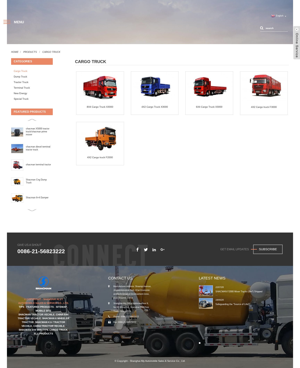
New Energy (20, 93)
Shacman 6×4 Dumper (37, 197)
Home (14, 52)
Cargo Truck (51, 52)
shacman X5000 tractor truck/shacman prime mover (37, 131)
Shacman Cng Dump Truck (36, 181)
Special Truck (21, 98)
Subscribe (268, 249)
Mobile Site (43, 310)
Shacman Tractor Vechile (36, 314)
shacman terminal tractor (38, 164)
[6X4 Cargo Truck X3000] (209, 87)
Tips (21, 306)
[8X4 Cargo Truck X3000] (100, 87)
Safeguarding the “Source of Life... (233, 304)
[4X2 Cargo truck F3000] (264, 87)
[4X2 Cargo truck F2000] (100, 138)
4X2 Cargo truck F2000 (100, 157)
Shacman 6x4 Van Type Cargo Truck (43, 329)
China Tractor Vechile (49, 326)
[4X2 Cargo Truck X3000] (155, 87)
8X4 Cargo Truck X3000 (100, 106)
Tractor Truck (21, 82)
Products (30, 52)
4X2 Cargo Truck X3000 (154, 106)
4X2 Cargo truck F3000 (264, 107)
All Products (43, 333)
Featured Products (40, 306)
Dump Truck (20, 76)
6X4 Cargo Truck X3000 (209, 106)
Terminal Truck (22, 87)
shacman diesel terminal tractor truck (38, 148)
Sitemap (61, 306)
